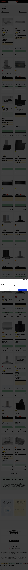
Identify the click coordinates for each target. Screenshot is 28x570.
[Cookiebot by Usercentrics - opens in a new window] (24, 279)
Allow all (23, 289)
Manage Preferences (13, 289)
